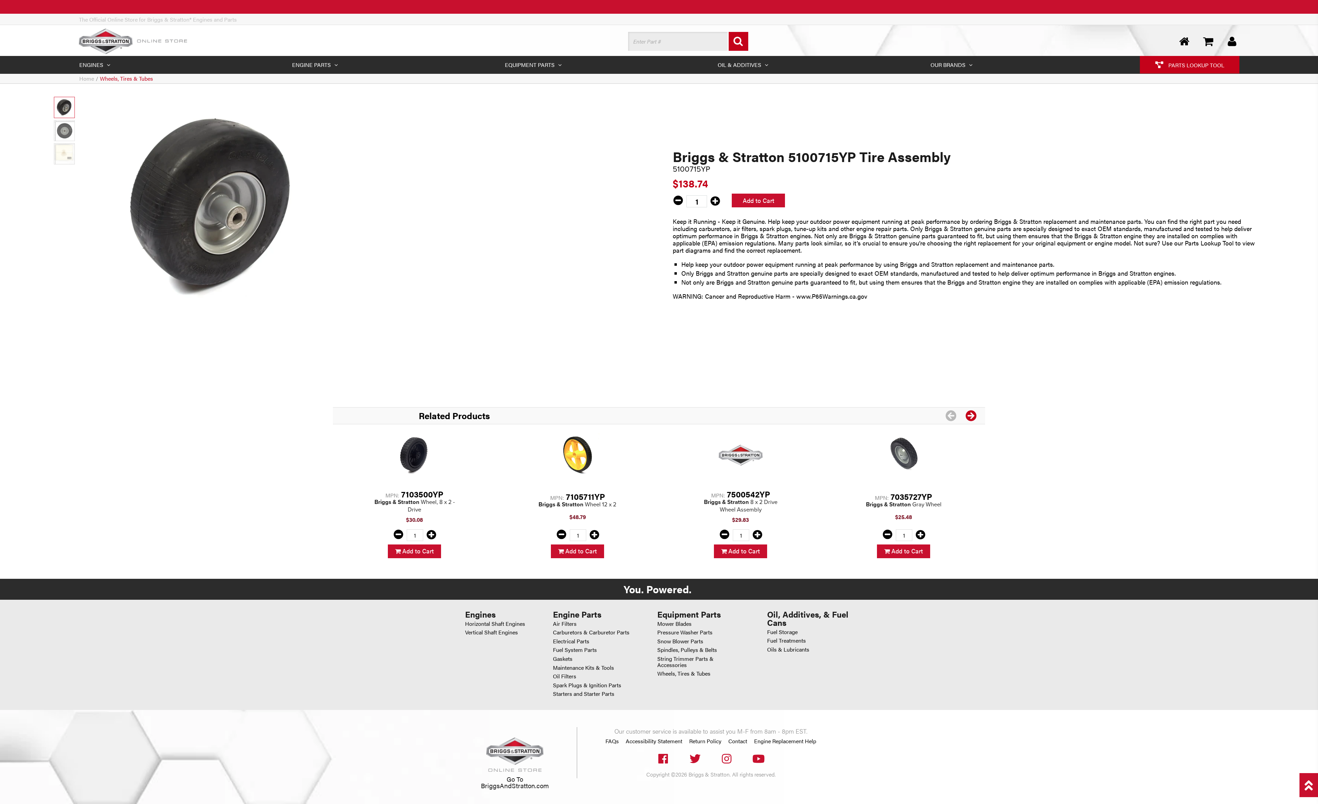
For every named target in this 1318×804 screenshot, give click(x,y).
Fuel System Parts (575, 650)
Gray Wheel (903, 504)
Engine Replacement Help (785, 741)
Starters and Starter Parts (583, 694)
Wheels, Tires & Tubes (126, 78)
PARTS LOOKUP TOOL (1195, 64)
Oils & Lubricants (788, 649)
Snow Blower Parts (680, 641)
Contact (737, 741)
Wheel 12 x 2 (577, 504)
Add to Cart (758, 200)
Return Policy (705, 741)
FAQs (612, 741)
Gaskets (563, 659)
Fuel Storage (782, 632)
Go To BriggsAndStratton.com (515, 782)
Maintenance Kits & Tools (583, 667)
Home (86, 78)
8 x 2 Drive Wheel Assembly (740, 506)
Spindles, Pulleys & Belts (687, 650)
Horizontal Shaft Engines (495, 624)
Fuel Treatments (786, 640)
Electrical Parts (571, 641)
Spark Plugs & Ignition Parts (587, 685)
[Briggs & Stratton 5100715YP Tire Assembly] (212, 207)
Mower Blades (674, 624)
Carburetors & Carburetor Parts (591, 632)
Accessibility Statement (654, 741)
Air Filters (565, 624)
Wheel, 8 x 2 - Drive (414, 506)
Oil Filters (564, 676)
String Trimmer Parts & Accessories (685, 662)
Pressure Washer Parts (685, 632)
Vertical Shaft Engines (491, 632)
